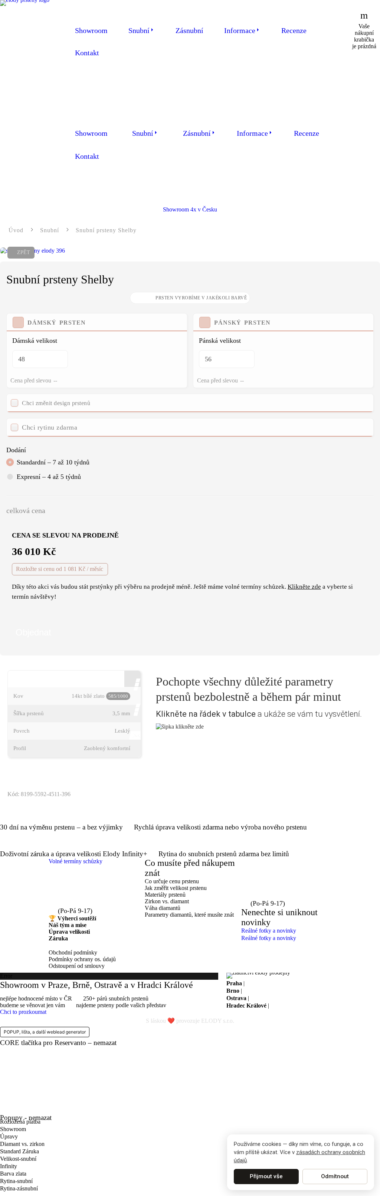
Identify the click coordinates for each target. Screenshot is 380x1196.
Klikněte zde (304, 586)
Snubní (139, 30)
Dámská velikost (34, 340)
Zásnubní (189, 30)
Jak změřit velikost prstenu (176, 888)
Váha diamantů (162, 908)
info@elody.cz (81, 888)
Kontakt (87, 53)
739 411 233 (78, 902)
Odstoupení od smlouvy (77, 966)
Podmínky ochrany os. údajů (82, 959)
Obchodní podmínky (73, 952)
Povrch (21, 731)
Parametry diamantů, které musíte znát (189, 914)
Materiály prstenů (165, 894)
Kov (18, 696)
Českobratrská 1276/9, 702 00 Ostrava (295, 998)
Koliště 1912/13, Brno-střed (276, 991)
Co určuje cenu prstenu (172, 881)
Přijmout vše (266, 1176)
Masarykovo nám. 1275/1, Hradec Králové (321, 1005)
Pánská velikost (220, 340)
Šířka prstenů (28, 713)
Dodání (16, 450)
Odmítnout (335, 1176)
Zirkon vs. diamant (167, 901)
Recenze (294, 30)
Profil (19, 748)
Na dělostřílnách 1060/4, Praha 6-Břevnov (295, 983)
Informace (239, 30)
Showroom (91, 30)
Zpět (23, 252)
